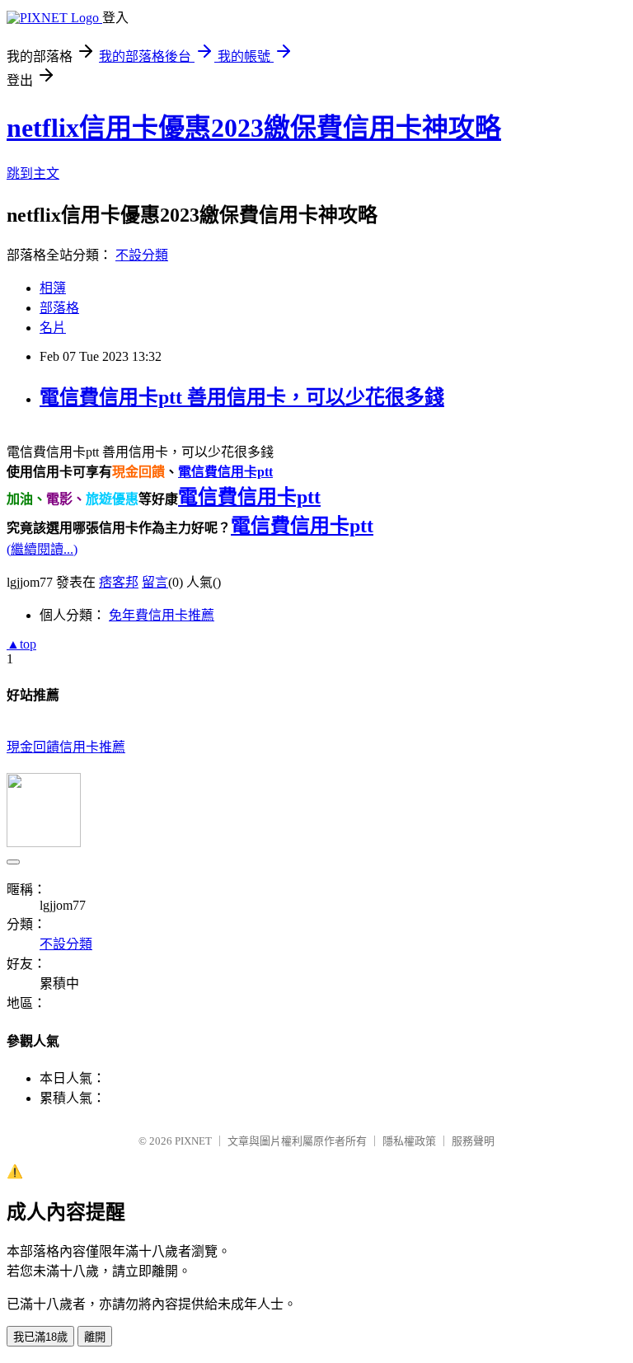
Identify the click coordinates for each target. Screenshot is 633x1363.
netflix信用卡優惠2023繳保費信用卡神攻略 (254, 128)
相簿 (53, 288)
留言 (155, 582)
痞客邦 (118, 582)
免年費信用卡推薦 (161, 615)
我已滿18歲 (40, 1337)
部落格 (59, 308)
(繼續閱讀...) (42, 549)
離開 (95, 1337)
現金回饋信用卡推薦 (66, 747)
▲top (21, 644)
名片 (53, 328)
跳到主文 (33, 173)
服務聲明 (473, 1141)
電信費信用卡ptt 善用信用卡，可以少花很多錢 (242, 397)
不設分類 (141, 255)
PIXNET (193, 1141)
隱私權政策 (409, 1141)
